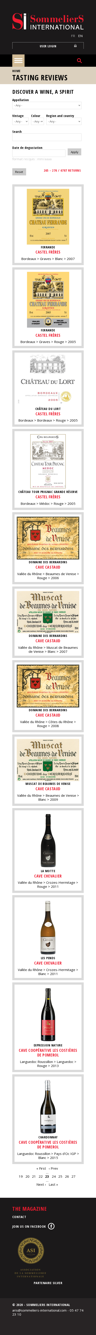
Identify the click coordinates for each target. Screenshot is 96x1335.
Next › (41, 1184)
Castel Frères (48, 252)
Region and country (60, 116)
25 (60, 1176)
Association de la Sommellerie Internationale (30, 1257)
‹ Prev (53, 1168)
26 (67, 1176)
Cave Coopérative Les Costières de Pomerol (48, 1053)
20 (27, 1176)
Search (17, 131)
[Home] (48, 21)
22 (41, 1176)
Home (16, 71)
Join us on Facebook (29, 1226)
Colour (35, 116)
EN (80, 35)
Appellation (20, 100)
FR (73, 35)
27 (73, 1176)
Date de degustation (27, 148)
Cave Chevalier (48, 876)
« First (41, 1168)
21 (34, 1176)
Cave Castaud (47, 567)
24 (54, 1176)
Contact (19, 1216)
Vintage (18, 116)
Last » (53, 1184)
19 (21, 1176)
